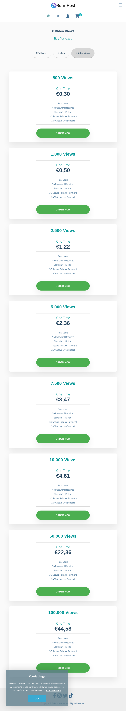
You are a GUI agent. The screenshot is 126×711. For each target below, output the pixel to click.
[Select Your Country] (48, 16)
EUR (58, 16)
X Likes (61, 53)
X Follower (41, 53)
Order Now (63, 133)
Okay (37, 698)
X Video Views (83, 53)
